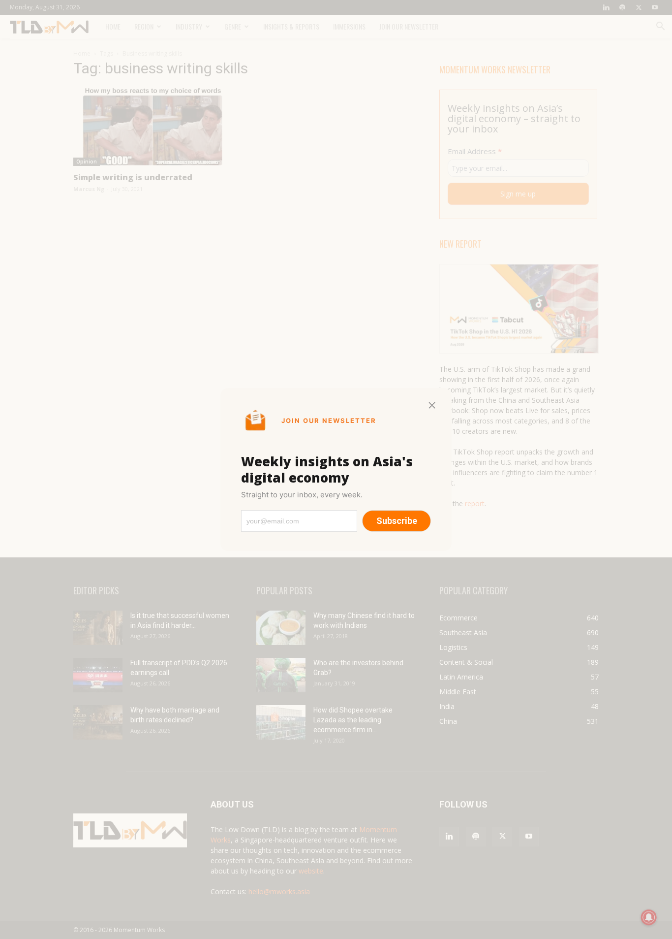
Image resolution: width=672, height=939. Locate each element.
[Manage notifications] (649, 917)
